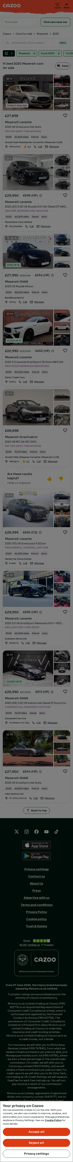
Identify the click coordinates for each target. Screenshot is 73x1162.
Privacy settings (36, 1154)
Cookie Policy (53, 1120)
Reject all (36, 1143)
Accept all (37, 1132)
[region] (36, 1131)
